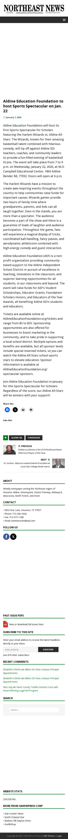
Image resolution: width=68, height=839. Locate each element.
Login (59, 836)
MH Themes (49, 836)
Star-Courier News (14, 813)
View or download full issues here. (26, 624)
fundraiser (34, 437)
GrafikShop (10, 824)
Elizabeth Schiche (12, 669)
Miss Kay (7, 687)
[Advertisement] (34, 60)
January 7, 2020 (13, 117)
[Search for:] (34, 710)
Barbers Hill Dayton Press (18, 820)
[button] (63, 19)
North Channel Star (14, 817)
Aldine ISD (16, 437)
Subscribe (48, 649)
